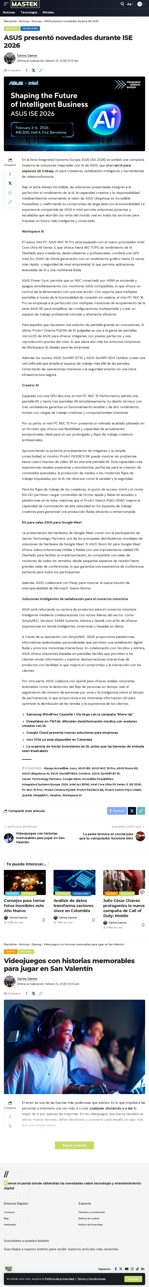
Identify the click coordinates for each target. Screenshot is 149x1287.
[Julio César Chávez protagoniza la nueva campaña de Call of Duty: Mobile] (124, 882)
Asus (73, 768)
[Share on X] (33, 70)
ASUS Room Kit (127, 768)
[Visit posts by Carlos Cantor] (10, 58)
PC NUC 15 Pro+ (32, 790)
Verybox (55, 795)
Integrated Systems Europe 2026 (45, 784)
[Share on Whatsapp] (10, 192)
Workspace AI (71, 795)
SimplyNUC (40, 795)
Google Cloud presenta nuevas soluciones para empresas (72, 733)
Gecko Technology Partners (41, 779)
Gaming (111, 893)
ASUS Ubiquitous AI (35, 773)
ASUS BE (84, 768)
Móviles (13, 893)
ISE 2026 (135, 784)
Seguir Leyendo (74, 1145)
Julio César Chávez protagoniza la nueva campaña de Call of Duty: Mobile (124, 908)
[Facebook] (116, 1269)
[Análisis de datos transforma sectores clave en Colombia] (74, 882)
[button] (133, 1279)
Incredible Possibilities (97, 779)
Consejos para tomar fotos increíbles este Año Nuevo (24, 905)
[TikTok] (137, 1269)
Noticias (11, 28)
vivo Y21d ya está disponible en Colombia (59, 740)
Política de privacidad (59, 1279)
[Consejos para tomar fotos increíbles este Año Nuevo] (25, 882)
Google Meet (71, 779)
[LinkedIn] (142, 1269)
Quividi (27, 795)
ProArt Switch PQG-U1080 (123, 790)
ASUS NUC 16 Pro (103, 768)
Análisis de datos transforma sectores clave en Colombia (74, 905)
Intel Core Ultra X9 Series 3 (109, 784)
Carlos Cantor (27, 56)
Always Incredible (56, 768)
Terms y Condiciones (91, 1279)
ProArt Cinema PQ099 (59, 790)
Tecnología (30, 28)
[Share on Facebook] (26, 70)
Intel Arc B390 (79, 784)
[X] (120, 1269)
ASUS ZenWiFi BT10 (106, 773)
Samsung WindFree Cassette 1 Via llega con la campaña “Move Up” (79, 714)
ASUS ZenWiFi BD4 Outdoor (70, 773)
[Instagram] (132, 1269)
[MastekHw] (25, 4)
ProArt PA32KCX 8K (90, 790)
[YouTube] (126, 1269)
